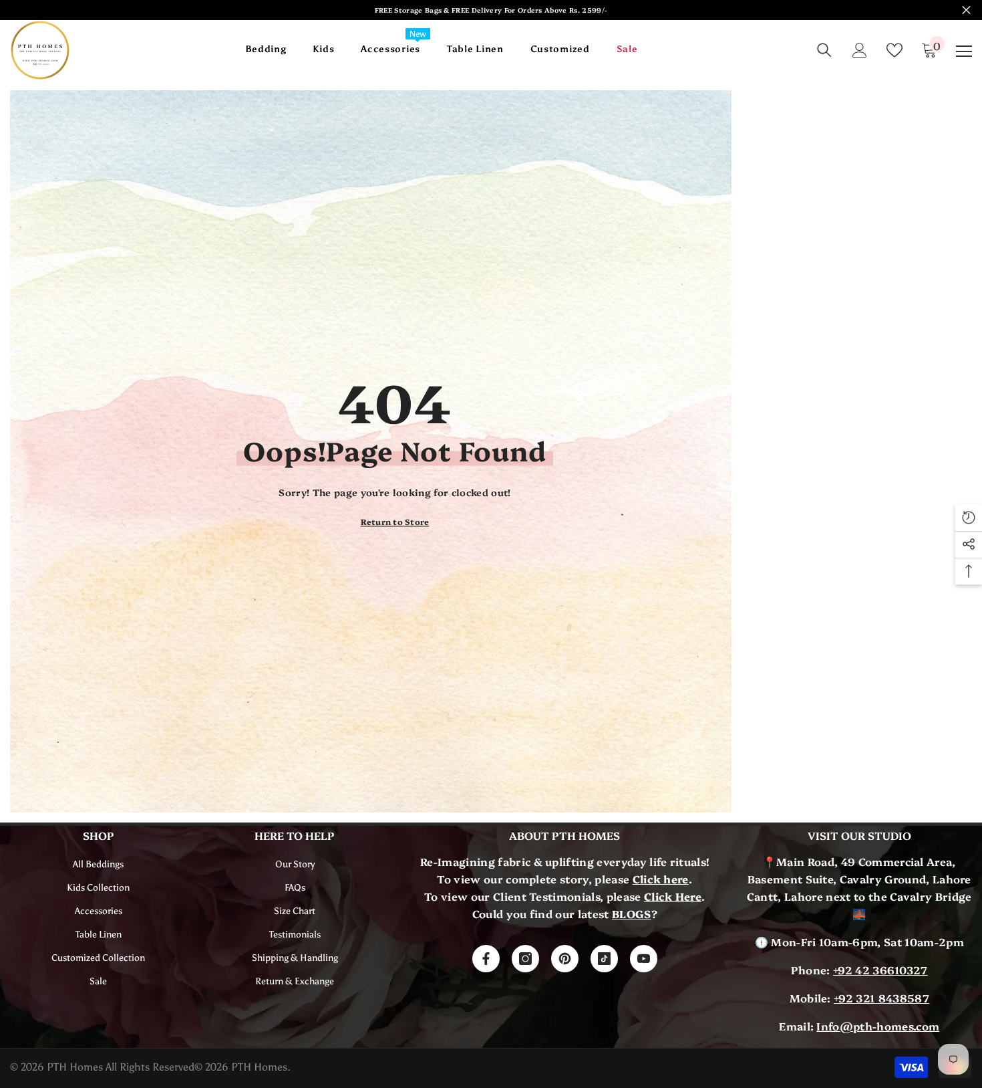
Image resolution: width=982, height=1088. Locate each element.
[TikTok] (604, 958)
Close (966, 10)
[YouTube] (643, 958)
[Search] (824, 50)
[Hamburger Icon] (964, 51)
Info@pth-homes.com (877, 1025)
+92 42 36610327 (880, 969)
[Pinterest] (565, 958)
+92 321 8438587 (881, 997)
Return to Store (395, 521)
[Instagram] (525, 958)
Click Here (672, 896)
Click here (661, 878)
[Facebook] (486, 958)
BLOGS (631, 913)
